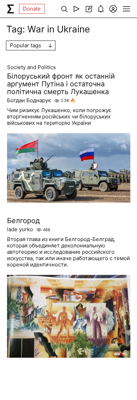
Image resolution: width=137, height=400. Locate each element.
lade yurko (20, 229)
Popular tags (25, 45)
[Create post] (89, 8)
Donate (32, 8)
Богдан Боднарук (29, 100)
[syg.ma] (10, 8)
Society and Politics (31, 67)
